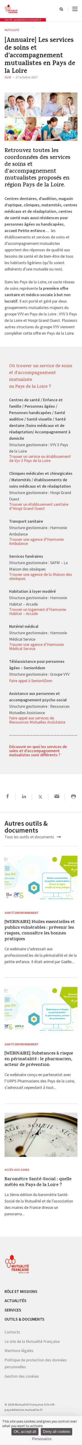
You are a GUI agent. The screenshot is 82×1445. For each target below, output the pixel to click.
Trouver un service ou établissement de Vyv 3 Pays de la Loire (40, 458)
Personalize (41, 1439)
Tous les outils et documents (30, 836)
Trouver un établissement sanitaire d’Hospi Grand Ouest (38, 506)
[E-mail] (56, 797)
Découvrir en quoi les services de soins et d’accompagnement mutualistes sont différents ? (38, 751)
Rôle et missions (21, 1291)
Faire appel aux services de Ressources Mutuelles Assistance (37, 720)
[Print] (73, 797)
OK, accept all (25, 1432)
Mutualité (12, 30)
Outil (8, 77)
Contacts (12, 1332)
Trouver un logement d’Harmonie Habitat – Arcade (37, 611)
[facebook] (7, 797)
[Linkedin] (24, 797)
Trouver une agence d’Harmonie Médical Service (36, 646)
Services (13, 1310)
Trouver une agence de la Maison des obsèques (40, 576)
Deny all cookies (56, 1432)
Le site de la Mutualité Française (32, 1341)
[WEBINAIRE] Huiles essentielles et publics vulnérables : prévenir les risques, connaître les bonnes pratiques (40, 930)
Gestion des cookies (22, 1376)
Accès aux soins (17, 1170)
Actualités (15, 1300)
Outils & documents (24, 1319)
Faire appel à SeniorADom (30, 681)
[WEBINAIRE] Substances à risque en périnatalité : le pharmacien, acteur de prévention (39, 1059)
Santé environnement (22, 913)
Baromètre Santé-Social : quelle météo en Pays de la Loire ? (38, 1182)
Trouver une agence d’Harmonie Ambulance (36, 541)
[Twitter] (40, 797)
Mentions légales (19, 1350)
